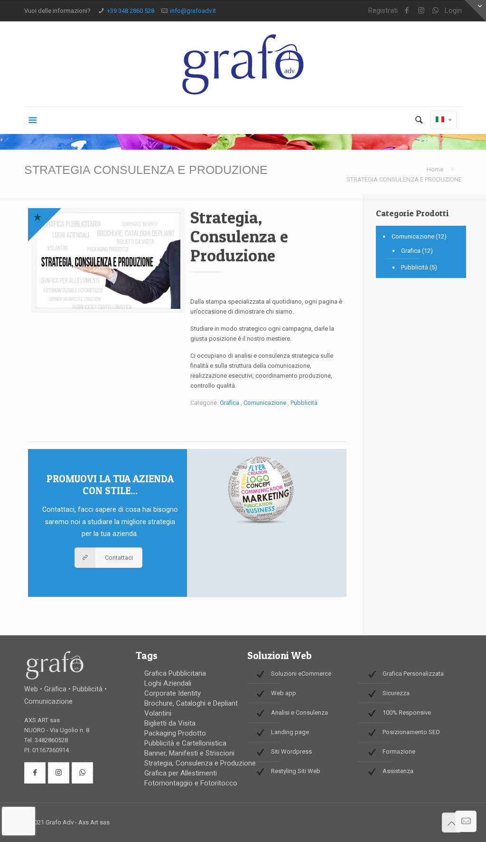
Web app (283, 693)
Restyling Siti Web (295, 771)
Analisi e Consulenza (299, 712)
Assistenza (398, 771)
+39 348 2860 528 (130, 10)
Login (453, 10)
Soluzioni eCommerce (301, 673)
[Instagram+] (421, 10)
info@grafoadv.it (193, 10)
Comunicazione (264, 402)
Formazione (399, 751)
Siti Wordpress (291, 751)
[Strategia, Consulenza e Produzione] (107, 264)
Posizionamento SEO (411, 732)
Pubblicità (304, 402)
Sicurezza (396, 693)
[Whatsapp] (435, 10)
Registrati (383, 10)
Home (435, 169)
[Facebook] (407, 10)
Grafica (229, 402)
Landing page (290, 732)
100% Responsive (407, 712)
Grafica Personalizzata (413, 673)
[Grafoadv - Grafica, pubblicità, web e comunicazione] (242, 63)
